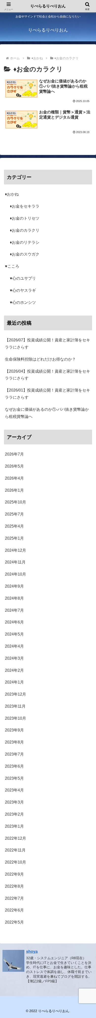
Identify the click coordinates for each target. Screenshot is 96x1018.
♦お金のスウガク (24, 254)
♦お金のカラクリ (24, 230)
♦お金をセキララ (24, 206)
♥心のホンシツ (23, 302)
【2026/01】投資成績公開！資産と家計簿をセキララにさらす (47, 393)
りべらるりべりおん (48, 6)
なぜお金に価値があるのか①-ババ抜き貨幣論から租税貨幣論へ (47, 413)
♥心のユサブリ (23, 278)
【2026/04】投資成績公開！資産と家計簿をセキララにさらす (47, 374)
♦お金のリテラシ (24, 242)
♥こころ (12, 266)
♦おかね (12, 194)
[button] (86, 748)
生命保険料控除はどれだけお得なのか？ (40, 359)
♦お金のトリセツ (24, 218)
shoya (32, 951)
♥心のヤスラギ (23, 290)
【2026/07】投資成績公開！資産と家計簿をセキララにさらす (47, 343)
